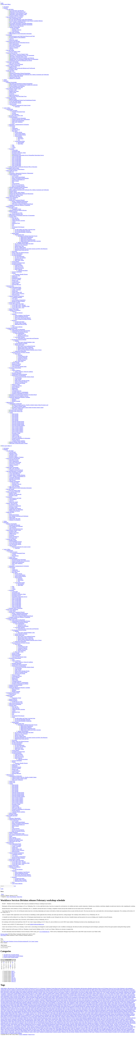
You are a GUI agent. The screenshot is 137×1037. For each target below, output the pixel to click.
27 (3, 962)
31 (12, 962)
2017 (13, 977)
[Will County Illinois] (6, 4)
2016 (13, 978)
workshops (24, 941)
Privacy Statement (23, 1034)
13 (10, 965)
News (7, 896)
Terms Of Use (31, 1034)
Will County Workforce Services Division (12, 941)
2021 (13, 972)
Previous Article (4, 934)
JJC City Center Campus (32, 941)
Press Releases (13, 896)
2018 (13, 976)
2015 (13, 980)
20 (10, 966)
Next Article (3, 935)
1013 (4, 954)
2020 (13, 973)
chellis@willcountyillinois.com (37, 924)
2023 (13, 971)
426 (4, 956)
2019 (13, 975)
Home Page (19, 896)
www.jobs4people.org (44, 931)
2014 (13, 981)
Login (2, 3)
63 (4, 957)
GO (15, 886)
